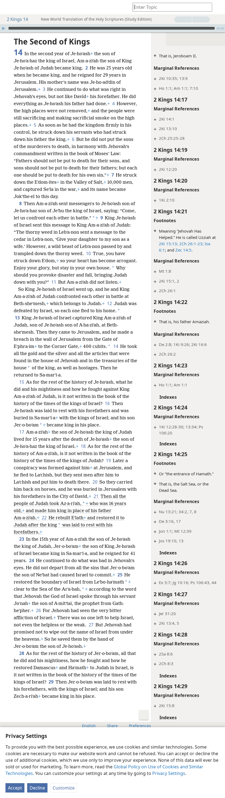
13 (18, 318)
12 (110, 303)
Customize (64, 788)
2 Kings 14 (17, 19)
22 (44, 518)
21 (96, 496)
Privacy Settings (168, 773)
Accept (15, 788)
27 (91, 625)
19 (109, 460)
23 (22, 539)
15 (22, 382)
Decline (37, 788)
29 (51, 682)
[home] (8, 7)
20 (95, 482)
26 (39, 610)
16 (108, 403)
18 (83, 446)
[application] (112, 28)
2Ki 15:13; (168, 243)
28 (22, 653)
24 (32, 560)
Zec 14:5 (183, 250)
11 (54, 282)
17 (22, 432)
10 (89, 253)
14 (116, 346)
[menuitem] (8, 7)
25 (120, 575)
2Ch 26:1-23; (191, 243)
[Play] (3, 28)
